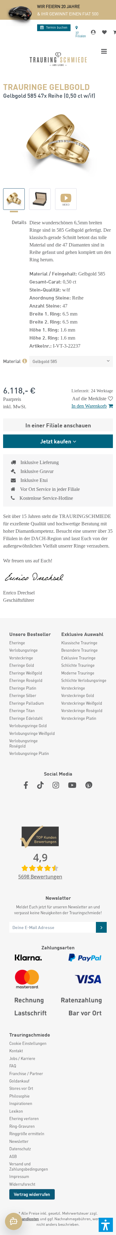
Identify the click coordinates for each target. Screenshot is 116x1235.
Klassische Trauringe (79, 642)
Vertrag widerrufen (32, 1194)
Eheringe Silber (22, 695)
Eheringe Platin (22, 688)
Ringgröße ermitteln (26, 1133)
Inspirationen (20, 1103)
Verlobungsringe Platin (29, 753)
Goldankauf (19, 1080)
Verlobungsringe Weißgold (32, 733)
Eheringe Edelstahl (26, 718)
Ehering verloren (24, 1118)
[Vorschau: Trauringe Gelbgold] (14, 199)
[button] (106, 1225)
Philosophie (19, 1096)
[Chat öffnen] (13, 1221)
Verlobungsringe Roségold (23, 743)
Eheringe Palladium (26, 703)
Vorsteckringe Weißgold (81, 703)
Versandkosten (27, 1219)
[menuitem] (32, 642)
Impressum (19, 1176)
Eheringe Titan (22, 710)
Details (19, 221)
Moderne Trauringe (77, 672)
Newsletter (18, 1141)
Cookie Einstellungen (27, 1043)
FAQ (12, 1065)
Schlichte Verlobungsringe (83, 680)
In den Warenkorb (89, 406)
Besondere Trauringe (79, 650)
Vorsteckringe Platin (78, 718)
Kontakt (16, 1050)
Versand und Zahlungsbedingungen (28, 1166)
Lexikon (16, 1111)
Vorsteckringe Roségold (81, 710)
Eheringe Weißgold (25, 672)
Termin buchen (56, 27)
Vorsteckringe (21, 657)
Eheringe (17, 642)
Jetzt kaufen (55, 441)
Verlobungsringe (23, 650)
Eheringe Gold (21, 665)
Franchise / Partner (26, 1073)
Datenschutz (20, 1148)
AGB (13, 1156)
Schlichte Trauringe (78, 665)
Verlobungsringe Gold (28, 725)
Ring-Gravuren (22, 1126)
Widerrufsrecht (22, 1184)
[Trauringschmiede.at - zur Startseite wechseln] (58, 59)
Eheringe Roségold (25, 680)
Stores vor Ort (21, 1088)
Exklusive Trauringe (78, 657)
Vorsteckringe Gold (77, 695)
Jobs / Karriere (22, 1058)
